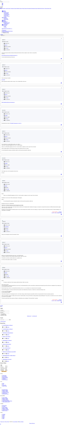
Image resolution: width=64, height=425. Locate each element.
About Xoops (4, 375)
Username (1, 310)
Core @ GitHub (4, 397)
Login (5, 26)
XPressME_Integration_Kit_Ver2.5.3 (15, 123)
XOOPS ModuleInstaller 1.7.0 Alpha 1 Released (9, 355)
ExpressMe (3, 79)
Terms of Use (2, 421)
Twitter (3, 418)
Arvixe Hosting (15, 421)
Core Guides (4, 385)
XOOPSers (4, 378)
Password (1, 312)
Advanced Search (3, 321)
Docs (56, 212)
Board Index (6, 18)
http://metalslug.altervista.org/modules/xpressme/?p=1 (9, 55)
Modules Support (19, 8)
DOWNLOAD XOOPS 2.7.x (7, 28)
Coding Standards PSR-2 (6, 401)
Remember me (3, 314)
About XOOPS (6, 12)
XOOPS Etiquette (5, 379)
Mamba (6, 272)
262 (7, 48)
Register (2, 34)
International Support (34, 8)
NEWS (4, 20)
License (5, 16)
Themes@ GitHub (5, 391)
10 (61, 266)
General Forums (8, 8)
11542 (8, 189)
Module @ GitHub (7, 22)
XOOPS (4, 11)
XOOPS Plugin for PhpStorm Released (8, 332)
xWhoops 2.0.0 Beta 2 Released (7, 344)
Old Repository (6, 23)
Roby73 (6, 70)
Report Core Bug (4, 410)
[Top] (61, 58)
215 (7, 118)
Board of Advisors (5, 377)
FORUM (4, 17)
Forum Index (3, 8)
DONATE (60, 299)
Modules (58, 212)
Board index (4, 30)
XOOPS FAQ (5, 24)
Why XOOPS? (6, 13)
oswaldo (6, 115)
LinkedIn (3, 415)
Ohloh (3, 417)
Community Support (13, 8)
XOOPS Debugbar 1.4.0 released (7, 359)
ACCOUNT (5, 25)
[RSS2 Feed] (20, 421)
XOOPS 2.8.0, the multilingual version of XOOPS (9, 351)
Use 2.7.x (53, 212)
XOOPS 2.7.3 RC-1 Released (6, 336)
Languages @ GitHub (5, 392)
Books (3, 383)
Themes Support (24, 8)
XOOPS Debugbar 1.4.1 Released (7, 340)
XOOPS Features (6, 14)
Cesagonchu (7, 226)
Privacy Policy (7, 421)
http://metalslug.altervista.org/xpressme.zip (8, 102)
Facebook (3, 414)
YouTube (3, 416)
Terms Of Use (6, 15)
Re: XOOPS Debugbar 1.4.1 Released (8, 325)
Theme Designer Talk (48, 8)
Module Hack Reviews (41, 8)
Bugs (61, 212)
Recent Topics (6, 19)
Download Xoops (5, 389)
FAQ (3, 384)
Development (29, 8)
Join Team (3, 406)
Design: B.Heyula (32, 423)
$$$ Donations (4, 405)
